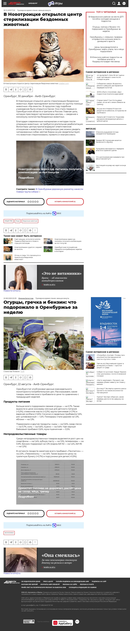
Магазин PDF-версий (29, 584)
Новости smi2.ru (12, 291)
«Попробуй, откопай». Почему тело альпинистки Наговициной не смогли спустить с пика (111, 357)
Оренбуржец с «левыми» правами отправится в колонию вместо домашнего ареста (106, 39)
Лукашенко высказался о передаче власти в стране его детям (110, 149)
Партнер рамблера (43, 621)
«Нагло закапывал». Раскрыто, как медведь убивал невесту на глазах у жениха (111, 382)
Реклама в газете (87, 584)
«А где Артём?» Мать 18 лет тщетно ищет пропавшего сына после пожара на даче (110, 77)
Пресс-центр (48, 581)
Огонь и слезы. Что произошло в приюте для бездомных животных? (27, 257)
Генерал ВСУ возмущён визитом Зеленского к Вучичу (108, 141)
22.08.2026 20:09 (10, 298)
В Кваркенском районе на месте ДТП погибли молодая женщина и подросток (106, 19)
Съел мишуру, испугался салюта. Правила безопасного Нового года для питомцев (27, 241)
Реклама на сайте (70, 584)
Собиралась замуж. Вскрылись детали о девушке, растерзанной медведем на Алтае (110, 86)
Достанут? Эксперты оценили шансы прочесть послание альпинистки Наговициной (111, 391)
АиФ (22, 371)
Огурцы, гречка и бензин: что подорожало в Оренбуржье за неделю (106, 29)
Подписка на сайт (99, 581)
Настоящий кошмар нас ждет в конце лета (111, 166)
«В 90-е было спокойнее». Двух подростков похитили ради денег (110, 93)
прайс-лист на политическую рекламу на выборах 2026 (43, 587)
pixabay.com (64, 83)
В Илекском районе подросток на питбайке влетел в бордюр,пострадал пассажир (106, 59)
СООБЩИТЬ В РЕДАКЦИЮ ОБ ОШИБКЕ (82, 587)
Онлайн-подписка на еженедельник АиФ (72, 581)
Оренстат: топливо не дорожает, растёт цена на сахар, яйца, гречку (49, 490)
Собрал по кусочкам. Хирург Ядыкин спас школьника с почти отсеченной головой (111, 374)
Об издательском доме (30, 581)
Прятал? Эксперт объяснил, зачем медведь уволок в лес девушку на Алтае (110, 399)
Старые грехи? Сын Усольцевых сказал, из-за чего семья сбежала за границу (111, 102)
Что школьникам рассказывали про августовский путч (110, 158)
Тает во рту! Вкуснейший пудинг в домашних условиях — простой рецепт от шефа (110, 366)
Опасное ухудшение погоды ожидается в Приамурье (107, 133)
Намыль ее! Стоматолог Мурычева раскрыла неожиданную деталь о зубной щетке (110, 119)
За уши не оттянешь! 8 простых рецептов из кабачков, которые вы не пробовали (111, 111)
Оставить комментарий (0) (65, 201)
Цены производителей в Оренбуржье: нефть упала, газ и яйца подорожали (106, 49)
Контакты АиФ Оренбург (50, 584)
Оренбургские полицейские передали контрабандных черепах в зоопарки (68, 249)
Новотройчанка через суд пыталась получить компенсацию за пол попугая (50, 171)
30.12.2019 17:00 (9, 10)
